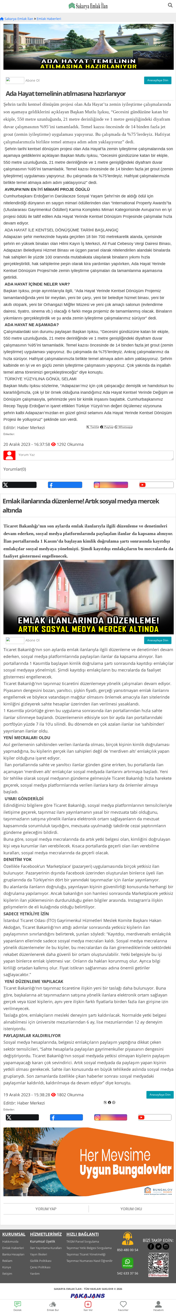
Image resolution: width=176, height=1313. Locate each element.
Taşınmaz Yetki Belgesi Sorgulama (89, 1248)
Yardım (35, 1273)
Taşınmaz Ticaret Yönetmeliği (85, 1254)
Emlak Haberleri (49, 19)
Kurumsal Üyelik (42, 1241)
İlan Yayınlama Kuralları (46, 1248)
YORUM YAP (46, 1209)
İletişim (7, 1273)
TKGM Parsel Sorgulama (82, 1241)
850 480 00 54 (127, 1250)
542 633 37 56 (127, 1273)
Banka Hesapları (13, 1254)
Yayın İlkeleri (38, 1254)
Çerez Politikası (40, 1267)
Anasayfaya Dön (157, 80)
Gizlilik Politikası (40, 1261)
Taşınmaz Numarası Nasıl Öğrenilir (89, 1261)
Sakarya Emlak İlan (18, 19)
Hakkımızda (10, 1241)
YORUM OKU (131, 1209)
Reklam (7, 1261)
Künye (6, 1267)
